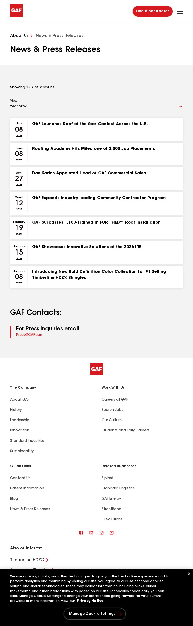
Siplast (107, 478)
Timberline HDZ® (27, 560)
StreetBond (111, 509)
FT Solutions (112, 519)
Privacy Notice (90, 601)
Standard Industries (27, 441)
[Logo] (16, 16)
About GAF (19, 400)
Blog (14, 499)
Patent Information (27, 488)
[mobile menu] (180, 11)
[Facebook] (81, 533)
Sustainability (22, 451)
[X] (91, 533)
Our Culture (112, 420)
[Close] (189, 573)
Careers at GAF (115, 400)
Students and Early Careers (125, 430)
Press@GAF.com (29, 335)
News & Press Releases (30, 509)
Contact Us (20, 478)
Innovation (19, 430)
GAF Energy (111, 499)
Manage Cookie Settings (92, 614)
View (13, 100)
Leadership (19, 420)
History (16, 410)
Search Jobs (112, 410)
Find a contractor (152, 11)
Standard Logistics (118, 488)
